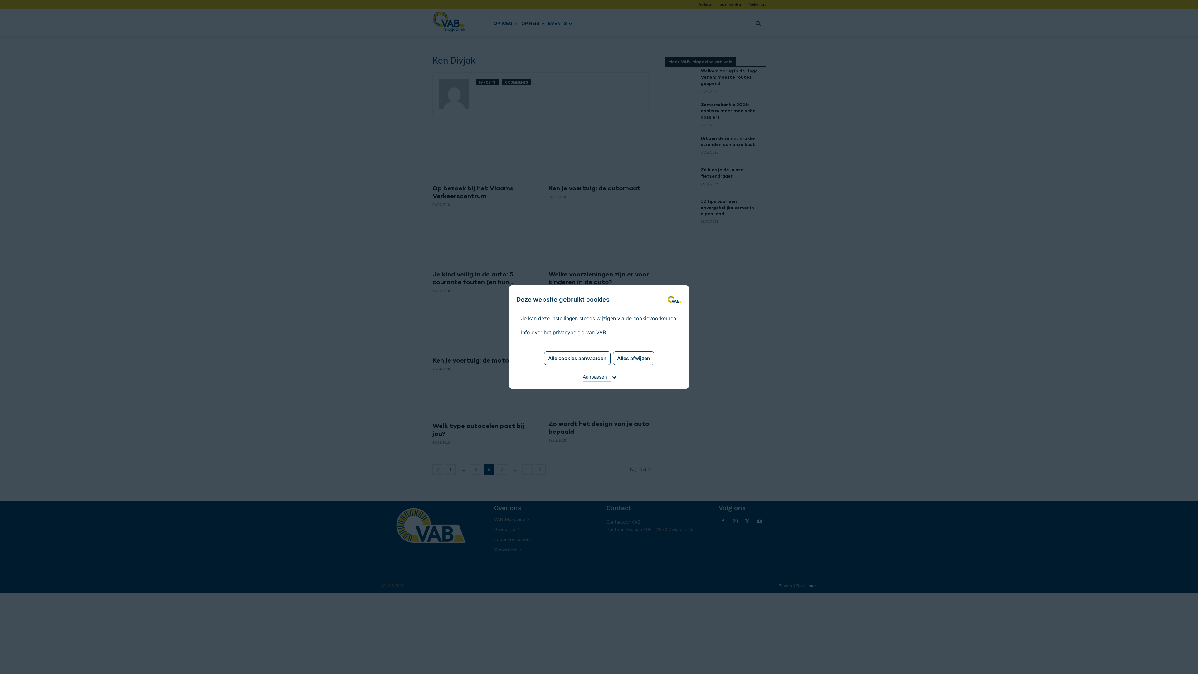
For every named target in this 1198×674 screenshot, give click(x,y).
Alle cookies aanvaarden (577, 358)
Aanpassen (595, 377)
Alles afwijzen (633, 358)
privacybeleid (569, 332)
